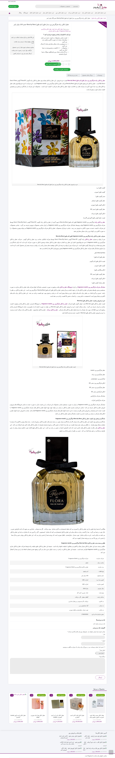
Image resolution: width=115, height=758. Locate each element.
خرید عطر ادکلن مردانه (74, 12)
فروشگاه (25, 12)
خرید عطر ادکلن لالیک (35, 12)
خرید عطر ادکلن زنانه (87, 12)
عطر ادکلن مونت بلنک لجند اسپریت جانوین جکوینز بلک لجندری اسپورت (97, 716)
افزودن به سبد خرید (51, 64)
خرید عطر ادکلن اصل (100, 12)
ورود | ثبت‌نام (13, 6)
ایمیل (103, 640)
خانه (105, 18)
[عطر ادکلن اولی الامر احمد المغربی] (77, 703)
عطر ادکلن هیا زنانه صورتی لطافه (38, 716)
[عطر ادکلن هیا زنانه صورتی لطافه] (38, 703)
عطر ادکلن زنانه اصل (97, 18)
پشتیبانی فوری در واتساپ (61, 69)
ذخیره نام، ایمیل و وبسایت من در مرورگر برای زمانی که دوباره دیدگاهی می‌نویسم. (83, 647)
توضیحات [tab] (99, 75)
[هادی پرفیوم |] (100, 6)
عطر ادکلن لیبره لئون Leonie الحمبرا (18, 716)
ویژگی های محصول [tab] (87, 75)
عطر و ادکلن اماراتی (53, 31)
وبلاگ (20, 12)
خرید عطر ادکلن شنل (48, 12)
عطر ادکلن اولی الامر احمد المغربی (77, 716)
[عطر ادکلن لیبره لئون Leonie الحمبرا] (18, 703)
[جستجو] (36, 6)
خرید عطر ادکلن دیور (61, 12)
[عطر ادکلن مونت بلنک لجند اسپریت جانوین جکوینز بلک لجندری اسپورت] (97, 703)
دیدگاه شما (102, 656)
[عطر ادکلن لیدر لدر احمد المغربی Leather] (57, 703)
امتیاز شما (102, 650)
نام (104, 634)
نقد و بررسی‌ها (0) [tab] (73, 75)
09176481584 (12, 1)
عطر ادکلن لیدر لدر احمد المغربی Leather (57, 716)
